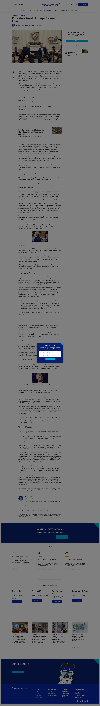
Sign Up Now (50, 358)
